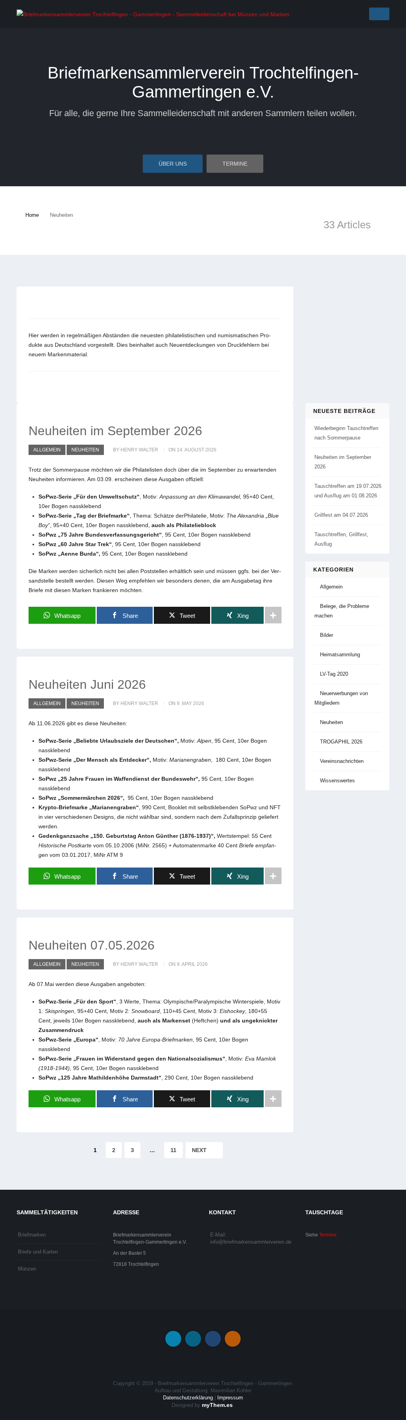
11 (173, 1150)
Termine (234, 164)
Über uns (173, 164)
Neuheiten (85, 450)
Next (200, 1150)
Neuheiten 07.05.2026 (92, 945)
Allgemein (47, 450)
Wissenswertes (337, 781)
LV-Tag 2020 (334, 674)
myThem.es (217, 1405)
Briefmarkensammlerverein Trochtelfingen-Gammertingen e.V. (203, 82)
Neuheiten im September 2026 (115, 431)
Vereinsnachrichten (342, 761)
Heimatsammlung (340, 654)
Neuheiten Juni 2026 (87, 684)
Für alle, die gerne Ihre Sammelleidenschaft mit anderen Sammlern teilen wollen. (203, 113)
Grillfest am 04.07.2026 (341, 515)
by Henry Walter (135, 450)
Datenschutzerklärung (188, 1398)
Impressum (230, 1398)
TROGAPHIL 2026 (341, 742)
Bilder (326, 635)
